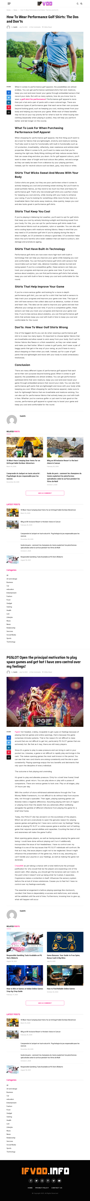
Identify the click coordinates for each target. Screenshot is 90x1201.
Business (10, 582)
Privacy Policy (42, 1188)
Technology (11, 642)
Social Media (11, 635)
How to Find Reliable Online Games (61, 988)
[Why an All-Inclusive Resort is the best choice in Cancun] (65, 447)
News (9, 624)
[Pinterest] (9, 107)
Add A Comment (45, 493)
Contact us (56, 1188)
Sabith (15, 27)
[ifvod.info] (45, 3)
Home (30, 1188)
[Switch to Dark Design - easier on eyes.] (77, 4)
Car (8, 586)
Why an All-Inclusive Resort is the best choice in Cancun (62, 462)
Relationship (11, 628)
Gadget (9, 603)
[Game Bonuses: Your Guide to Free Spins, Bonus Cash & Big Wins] (65, 942)
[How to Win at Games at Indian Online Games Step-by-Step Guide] (25, 975)
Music (9, 621)
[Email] (9, 112)
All (7, 575)
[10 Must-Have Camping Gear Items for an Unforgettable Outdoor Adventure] (25, 447)
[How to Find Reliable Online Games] (65, 975)
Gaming (9, 607)
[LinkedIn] (9, 102)
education (10, 589)
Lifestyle (10, 617)
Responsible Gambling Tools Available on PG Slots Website (42, 557)
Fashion (9, 596)
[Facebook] (9, 92)
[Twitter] (9, 97)
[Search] (81, 3)
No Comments (36, 27)
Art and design (12, 579)
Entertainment (11, 593)
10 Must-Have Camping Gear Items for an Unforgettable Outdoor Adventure (23, 462)
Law (8, 614)
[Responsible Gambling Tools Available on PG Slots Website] (13, 559)
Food (8, 600)
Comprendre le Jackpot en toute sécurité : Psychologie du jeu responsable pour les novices (23, 476)
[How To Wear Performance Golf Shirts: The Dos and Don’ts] (45, 57)
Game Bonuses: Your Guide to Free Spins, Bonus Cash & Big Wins (63, 956)
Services (10, 631)
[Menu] (9, 3)
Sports (9, 638)
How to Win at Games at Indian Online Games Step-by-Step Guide (25, 990)
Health (9, 610)
